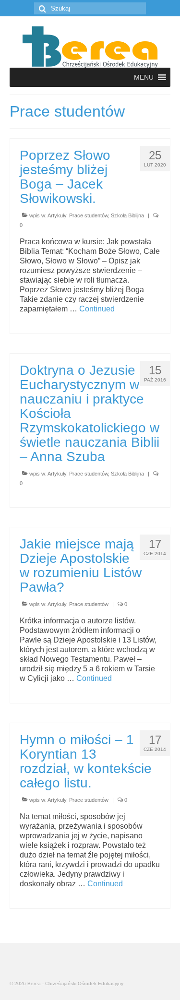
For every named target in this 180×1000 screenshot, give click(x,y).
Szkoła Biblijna (127, 215)
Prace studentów (88, 215)
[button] (144, 77)
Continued (97, 309)
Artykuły (57, 215)
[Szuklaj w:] (90, 8)
